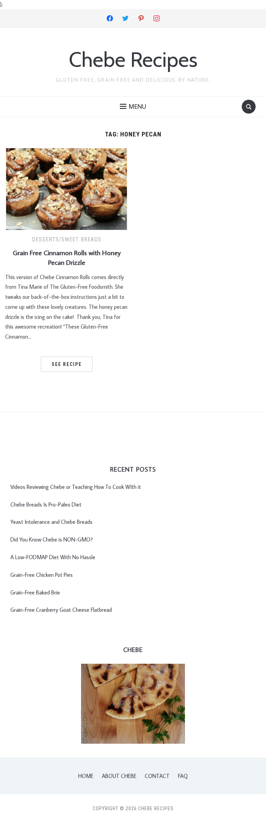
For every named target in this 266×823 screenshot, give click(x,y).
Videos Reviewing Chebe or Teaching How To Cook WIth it (75, 486)
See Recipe (67, 364)
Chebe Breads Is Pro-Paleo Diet (45, 504)
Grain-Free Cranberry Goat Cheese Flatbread (61, 609)
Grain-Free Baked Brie (35, 592)
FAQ (183, 775)
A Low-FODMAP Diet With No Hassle (52, 557)
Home (86, 775)
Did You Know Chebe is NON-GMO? (51, 539)
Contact (157, 775)
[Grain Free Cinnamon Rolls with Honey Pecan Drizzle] (66, 188)
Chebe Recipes (133, 59)
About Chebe (119, 775)
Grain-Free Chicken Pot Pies (41, 574)
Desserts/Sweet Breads (66, 239)
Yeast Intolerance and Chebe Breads (51, 521)
